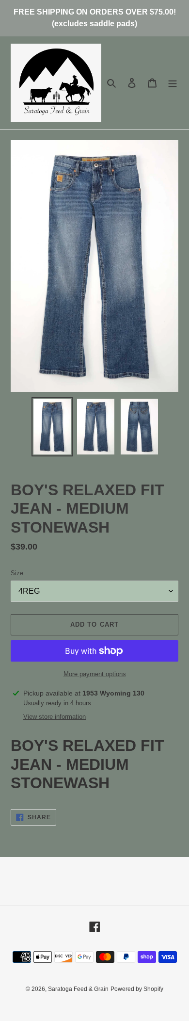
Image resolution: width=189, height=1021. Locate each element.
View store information (54, 716)
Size (17, 573)
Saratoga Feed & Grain (78, 989)
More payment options (94, 674)
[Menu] (172, 82)
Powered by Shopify (136, 989)
